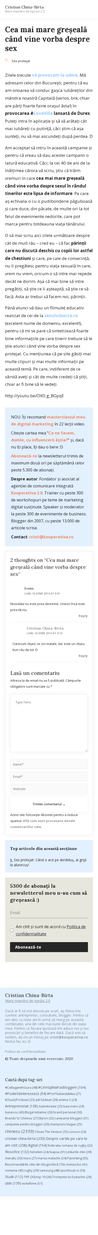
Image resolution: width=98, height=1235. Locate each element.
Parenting (77, 1158)
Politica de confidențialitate (25, 1051)
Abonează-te (24, 456)
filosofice (17, 1151)
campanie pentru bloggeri (27, 1124)
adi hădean (46, 1100)
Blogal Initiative (39, 1112)
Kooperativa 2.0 (26, 493)
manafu (13, 1158)
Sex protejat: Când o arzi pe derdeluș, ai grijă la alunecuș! (48, 862)
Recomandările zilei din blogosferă (35, 1164)
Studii (14, 1176)
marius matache (51, 1158)
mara (30, 1158)
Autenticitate (51, 1106)
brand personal (67, 1112)
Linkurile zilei (78, 1152)
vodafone (32, 1183)
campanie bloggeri (71, 1118)
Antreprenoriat (21, 1106)
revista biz (76, 1164)
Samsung (49, 1170)
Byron (46, 1118)
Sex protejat (21, 61)
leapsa (57, 1152)
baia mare (73, 1106)
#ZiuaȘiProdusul (20, 1100)
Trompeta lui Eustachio (71, 1177)
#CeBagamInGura (21, 1087)
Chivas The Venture (51, 1132)
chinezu (19, 1131)
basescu (14, 1112)
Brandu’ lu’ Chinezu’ (21, 1118)
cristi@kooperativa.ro (51, 537)
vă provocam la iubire (55, 75)
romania (14, 1170)
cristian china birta (25, 1138)
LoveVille (43, 113)
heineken (39, 1152)
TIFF (29, 1177)
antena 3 (68, 1100)
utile (13, 1183)
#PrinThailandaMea (64, 1094)
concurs (77, 1132)
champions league (66, 1124)
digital (37, 1145)
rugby (31, 1170)
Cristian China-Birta (25, 8)
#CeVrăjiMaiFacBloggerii (62, 1087)
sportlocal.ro (72, 1170)
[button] (86, 9)
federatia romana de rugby (70, 1145)
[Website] (49, 789)
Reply (83, 616)
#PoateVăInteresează (25, 1093)
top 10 (44, 1177)
